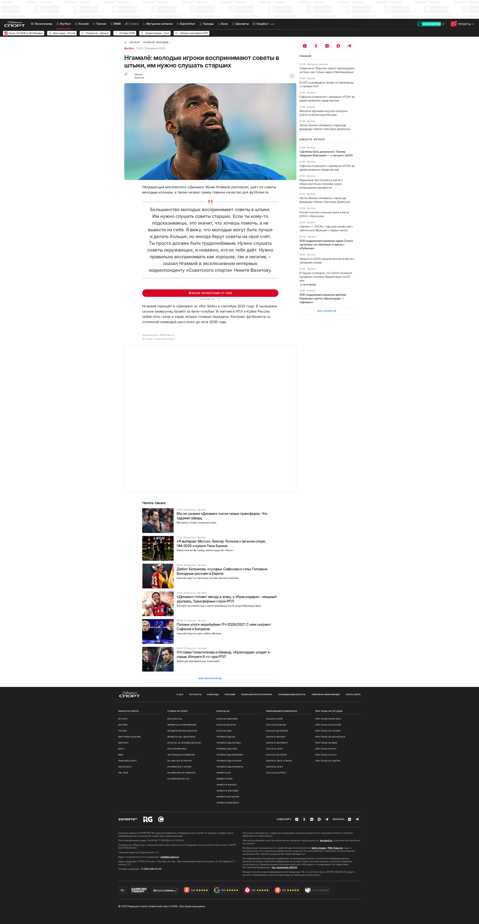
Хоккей (122, 725)
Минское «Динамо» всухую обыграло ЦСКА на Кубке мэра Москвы (323, 112)
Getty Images (319, 847)
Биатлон (123, 743)
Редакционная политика (256, 694)
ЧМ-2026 (123, 773)
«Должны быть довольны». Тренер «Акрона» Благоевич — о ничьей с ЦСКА (326, 153)
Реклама (230, 694)
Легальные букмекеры (181, 755)
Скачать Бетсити (276, 755)
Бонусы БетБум (226, 725)
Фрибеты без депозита (181, 737)
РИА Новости (335, 847)
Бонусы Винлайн (227, 719)
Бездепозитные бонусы (182, 731)
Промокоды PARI (227, 749)
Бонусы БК (223, 711)
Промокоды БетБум (229, 761)
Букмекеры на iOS (178, 779)
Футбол (129, 48)
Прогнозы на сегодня (329, 711)
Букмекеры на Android (181, 773)
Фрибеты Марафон (228, 803)
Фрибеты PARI (225, 779)
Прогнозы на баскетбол (330, 737)
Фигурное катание (129, 737)
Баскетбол (125, 767)
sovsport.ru (326, 840)
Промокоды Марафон (230, 767)
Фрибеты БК (224, 773)
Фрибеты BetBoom (228, 797)
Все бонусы (174, 719)
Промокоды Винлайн (230, 755)
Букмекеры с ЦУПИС (179, 767)
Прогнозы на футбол (328, 719)
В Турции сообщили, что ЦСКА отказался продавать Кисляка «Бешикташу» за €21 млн (325, 276)
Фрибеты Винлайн (228, 791)
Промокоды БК (226, 737)
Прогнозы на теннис (328, 731)
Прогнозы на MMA (326, 743)
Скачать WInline (276, 725)
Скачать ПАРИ (274, 719)
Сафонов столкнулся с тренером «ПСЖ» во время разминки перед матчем (327, 98)
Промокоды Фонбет (229, 743)
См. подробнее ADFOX (284, 867)
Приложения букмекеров (281, 711)
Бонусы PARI (224, 731)
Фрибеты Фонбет (227, 785)
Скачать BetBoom (277, 731)
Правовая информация (326, 694)
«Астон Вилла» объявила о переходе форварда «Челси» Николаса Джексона (324, 127)
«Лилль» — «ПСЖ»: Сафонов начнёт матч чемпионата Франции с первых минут (326, 228)
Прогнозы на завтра (328, 761)
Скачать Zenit (274, 767)
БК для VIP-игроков (179, 761)
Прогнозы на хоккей (328, 725)
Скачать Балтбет (276, 773)
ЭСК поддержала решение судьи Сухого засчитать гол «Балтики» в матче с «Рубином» (326, 244)
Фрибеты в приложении (181, 725)
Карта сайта (353, 694)
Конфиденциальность (292, 694)
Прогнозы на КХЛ (326, 755)
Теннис (122, 731)
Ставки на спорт (177, 711)
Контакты (195, 694)
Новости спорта (128, 711)
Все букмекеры (176, 749)
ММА (121, 755)
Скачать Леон (274, 749)
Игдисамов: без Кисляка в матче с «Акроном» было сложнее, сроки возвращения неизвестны (320, 183)
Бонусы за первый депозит (184, 743)
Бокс (121, 749)
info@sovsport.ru (170, 856)
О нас (179, 694)
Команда (213, 694)
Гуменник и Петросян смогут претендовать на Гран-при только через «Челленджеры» (327, 70)
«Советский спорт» (164, 338)
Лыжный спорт (127, 761)
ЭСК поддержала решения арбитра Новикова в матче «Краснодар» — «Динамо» (322, 298)
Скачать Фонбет (276, 737)
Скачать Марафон (277, 743)
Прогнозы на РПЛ (325, 749)
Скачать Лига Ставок (279, 761)
